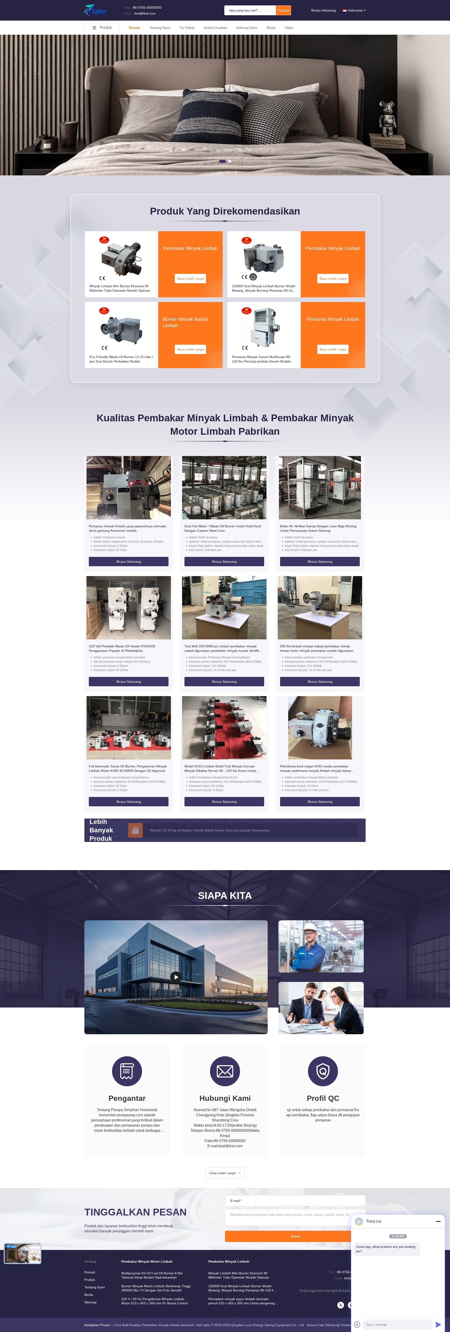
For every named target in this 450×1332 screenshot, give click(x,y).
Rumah (134, 28)
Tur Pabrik (187, 28)
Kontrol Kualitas (215, 28)
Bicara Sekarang (323, 10)
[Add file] (357, 1324)
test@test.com (140, 13)
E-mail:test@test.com (225, 1146)
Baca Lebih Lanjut (190, 278)
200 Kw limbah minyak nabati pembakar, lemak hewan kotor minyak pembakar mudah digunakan (316, 648)
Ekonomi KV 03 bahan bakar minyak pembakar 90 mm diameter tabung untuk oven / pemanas (220, 830)
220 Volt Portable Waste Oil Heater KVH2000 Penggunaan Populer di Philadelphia (122, 648)
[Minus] (438, 1221)
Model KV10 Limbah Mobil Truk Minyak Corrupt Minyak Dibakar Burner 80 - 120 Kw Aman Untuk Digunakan (220, 768)
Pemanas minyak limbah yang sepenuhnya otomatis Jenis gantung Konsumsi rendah (127, 528)
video (289, 28)
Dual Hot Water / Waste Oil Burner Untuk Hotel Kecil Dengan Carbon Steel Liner (222, 528)
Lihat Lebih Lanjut (222, 1173)
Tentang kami (160, 28)
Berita (271, 28)
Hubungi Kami (246, 28)
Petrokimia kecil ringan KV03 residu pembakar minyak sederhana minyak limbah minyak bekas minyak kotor (315, 768)
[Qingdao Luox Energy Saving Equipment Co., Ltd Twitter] (341, 1305)
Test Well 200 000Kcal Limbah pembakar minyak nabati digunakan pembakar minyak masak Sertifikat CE (223, 648)
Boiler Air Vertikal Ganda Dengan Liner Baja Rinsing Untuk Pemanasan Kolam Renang (318, 528)
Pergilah (283, 10)
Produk (106, 28)
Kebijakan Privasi (97, 1325)
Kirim (295, 1236)
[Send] (438, 1324)
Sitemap (90, 1302)
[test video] (176, 977)
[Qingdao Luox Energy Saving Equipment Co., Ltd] (98, 15)
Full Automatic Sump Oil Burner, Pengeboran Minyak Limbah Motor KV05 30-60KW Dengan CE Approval (128, 768)
